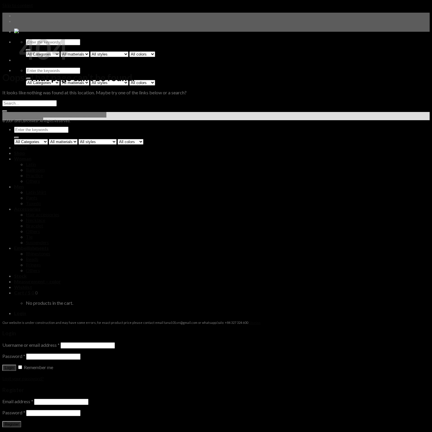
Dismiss (255, 322)
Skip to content (17, 5)
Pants (31, 197)
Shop (19, 153)
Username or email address (31, 345)
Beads (32, 259)
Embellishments (31, 248)
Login (9, 368)
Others (33, 181)
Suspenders (37, 242)
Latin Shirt (36, 192)
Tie (29, 237)
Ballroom (35, 170)
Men (19, 186)
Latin (31, 164)
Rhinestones (38, 253)
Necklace (35, 220)
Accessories (27, 209)
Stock (20, 276)
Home (20, 147)
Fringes (33, 264)
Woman (22, 158)
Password (13, 356)
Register (12, 424)
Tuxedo (33, 203)
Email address (17, 401)
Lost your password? (23, 378)
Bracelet (34, 225)
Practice (34, 175)
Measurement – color (37, 281)
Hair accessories (42, 214)
